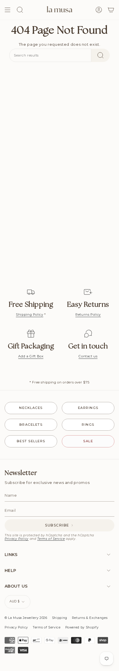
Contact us (88, 356)
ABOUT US (16, 586)
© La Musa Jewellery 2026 (26, 618)
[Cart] (111, 10)
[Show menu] (7, 10)
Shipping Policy (29, 314)
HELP (10, 570)
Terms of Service (51, 539)
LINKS (11, 554)
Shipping (59, 618)
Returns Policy (88, 314)
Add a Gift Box (30, 356)
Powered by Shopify (82, 627)
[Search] (100, 55)
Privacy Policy (17, 539)
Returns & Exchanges (89, 618)
